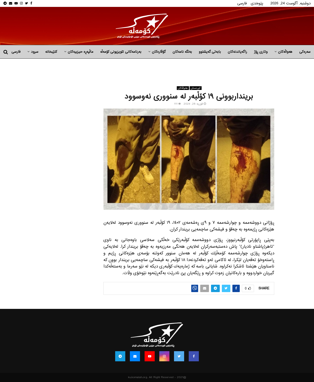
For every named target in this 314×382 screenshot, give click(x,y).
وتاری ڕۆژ (261, 52)
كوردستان (195, 88)
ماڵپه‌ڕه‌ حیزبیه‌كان (80, 52)
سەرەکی (305, 52)
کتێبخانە (51, 52)
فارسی (242, 3)
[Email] (135, 356)
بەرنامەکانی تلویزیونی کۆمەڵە (120, 52)
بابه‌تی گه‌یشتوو (210, 52)
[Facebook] (194, 356)
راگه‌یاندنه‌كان (237, 52)
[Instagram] (164, 356)
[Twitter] (179, 356)
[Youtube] (150, 356)
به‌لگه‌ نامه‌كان (182, 52)
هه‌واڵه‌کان (285, 52)
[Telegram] (120, 356)
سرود (34, 52)
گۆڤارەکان (159, 52)
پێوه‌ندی (257, 3)
